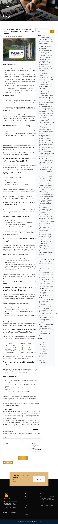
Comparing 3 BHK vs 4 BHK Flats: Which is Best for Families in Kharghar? (46, 306)
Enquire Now (56, 316)
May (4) (44, 348)
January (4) (45, 353)
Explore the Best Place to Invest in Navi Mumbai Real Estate (46, 248)
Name (5, 437)
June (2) (44, 346)
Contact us (27, 507)
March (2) (44, 349)
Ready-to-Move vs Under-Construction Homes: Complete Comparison (46, 57)
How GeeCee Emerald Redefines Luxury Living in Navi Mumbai (46, 290)
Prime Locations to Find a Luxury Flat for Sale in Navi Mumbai (46, 268)
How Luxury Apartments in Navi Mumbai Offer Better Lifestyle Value (46, 73)
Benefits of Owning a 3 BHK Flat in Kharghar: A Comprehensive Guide (46, 326)
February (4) (45, 351)
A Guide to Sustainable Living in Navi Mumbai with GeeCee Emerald (46, 243)
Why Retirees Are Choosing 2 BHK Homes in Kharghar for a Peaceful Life (46, 91)
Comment (6, 443)
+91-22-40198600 (44, 505)
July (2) (43, 344)
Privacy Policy (27, 509)
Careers (26, 505)
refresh (38, 451)
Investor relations (28, 501)
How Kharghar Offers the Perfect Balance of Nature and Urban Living (46, 62)
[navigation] (51, 4)
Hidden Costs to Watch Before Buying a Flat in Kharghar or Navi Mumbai (45, 182)
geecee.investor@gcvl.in (45, 503)
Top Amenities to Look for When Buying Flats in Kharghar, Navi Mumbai (46, 149)
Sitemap (26, 514)
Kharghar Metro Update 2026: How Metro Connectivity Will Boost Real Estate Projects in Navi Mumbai (46, 122)
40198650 (50, 505)
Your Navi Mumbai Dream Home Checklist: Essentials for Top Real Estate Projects (46, 108)
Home (26, 496)
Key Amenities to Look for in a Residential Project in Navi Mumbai (46, 274)
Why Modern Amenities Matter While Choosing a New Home (45, 68)
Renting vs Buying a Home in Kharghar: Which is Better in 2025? (46, 223)
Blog (26, 503)
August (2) (44, 342)
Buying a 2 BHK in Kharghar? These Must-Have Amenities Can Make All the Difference (46, 97)
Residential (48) (43, 362)
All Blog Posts (8, 462)
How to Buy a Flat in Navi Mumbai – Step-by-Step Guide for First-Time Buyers (46, 176)
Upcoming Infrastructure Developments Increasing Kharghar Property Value (46, 79)
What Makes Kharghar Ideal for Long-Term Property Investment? (46, 52)
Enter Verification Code (35, 445)
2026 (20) (41, 340)
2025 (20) (41, 355)
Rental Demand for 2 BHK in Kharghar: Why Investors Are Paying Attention (46, 102)
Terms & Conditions (29, 512)
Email (24, 437)
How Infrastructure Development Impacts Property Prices (45, 46)
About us (27, 498)
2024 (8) (41, 357)
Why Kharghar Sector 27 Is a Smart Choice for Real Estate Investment (46, 144)
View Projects (39, 479)
